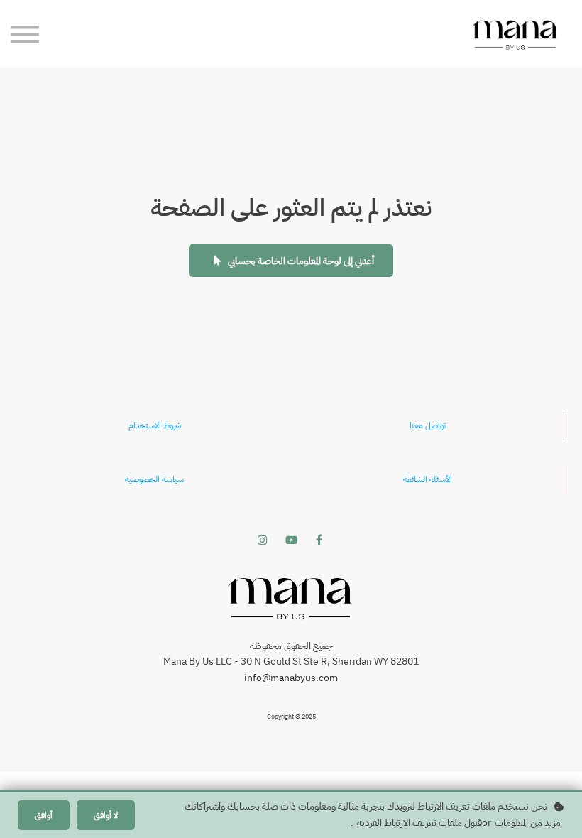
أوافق (44, 815)
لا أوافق (106, 815)
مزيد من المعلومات (528, 822)
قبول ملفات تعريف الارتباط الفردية (419, 822)
